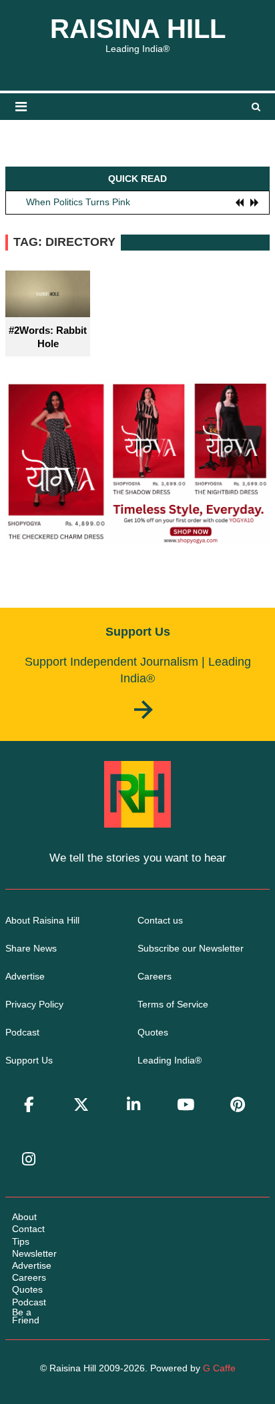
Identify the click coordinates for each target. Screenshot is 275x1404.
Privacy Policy (34, 1004)
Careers (155, 976)
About (24, 1216)
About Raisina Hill (42, 920)
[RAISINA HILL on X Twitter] (81, 1105)
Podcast (22, 1032)
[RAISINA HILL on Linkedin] (133, 1105)
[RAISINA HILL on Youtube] (185, 1105)
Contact (28, 1228)
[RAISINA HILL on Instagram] (28, 1159)
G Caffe (219, 1368)
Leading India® (170, 1060)
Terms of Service (173, 1004)
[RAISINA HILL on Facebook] (28, 1105)
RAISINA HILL (138, 28)
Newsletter (34, 1253)
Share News (31, 948)
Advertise (25, 976)
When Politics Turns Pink (78, 202)
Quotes (153, 1032)
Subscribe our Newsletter (191, 948)
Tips (20, 1241)
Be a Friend (25, 1316)
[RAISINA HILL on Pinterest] (238, 1105)
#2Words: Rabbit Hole (48, 337)
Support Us (29, 1060)
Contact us (160, 920)
